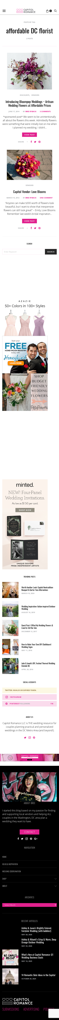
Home (4, 856)
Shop (4, 878)
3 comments (45, 111)
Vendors (35, 95)
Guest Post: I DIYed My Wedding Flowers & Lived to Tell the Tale (37, 626)
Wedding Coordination (11, 871)
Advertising (31, 1009)
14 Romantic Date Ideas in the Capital (38, 975)
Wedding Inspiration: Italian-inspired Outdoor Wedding (38, 607)
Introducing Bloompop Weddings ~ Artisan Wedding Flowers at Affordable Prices (29, 103)
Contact (29, 832)
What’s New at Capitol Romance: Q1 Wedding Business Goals (37, 956)
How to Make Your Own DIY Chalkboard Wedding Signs (36, 645)
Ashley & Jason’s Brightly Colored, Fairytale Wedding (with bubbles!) (36, 929)
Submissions (10, 1009)
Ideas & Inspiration (10, 864)
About (4, 885)
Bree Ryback (30, 111)
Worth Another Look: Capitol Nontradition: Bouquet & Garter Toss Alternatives (37, 588)
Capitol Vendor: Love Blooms (29, 191)
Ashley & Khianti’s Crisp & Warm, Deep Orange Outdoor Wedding (38, 941)
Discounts (24, 95)
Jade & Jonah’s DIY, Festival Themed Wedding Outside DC (38, 664)
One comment (46, 198)
